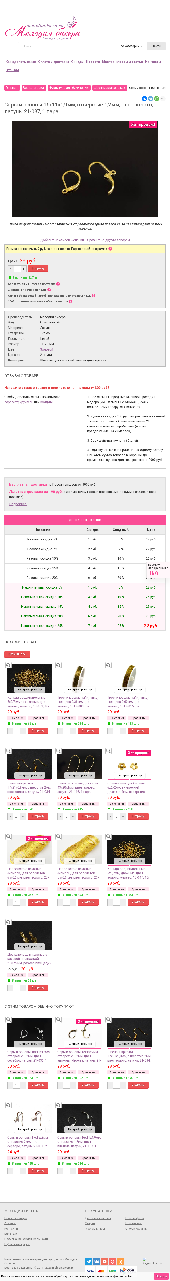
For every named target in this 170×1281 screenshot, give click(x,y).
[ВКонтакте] (144, 98)
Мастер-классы (95, 1228)
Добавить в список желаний (62, 240)
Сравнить (158, 570)
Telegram (88, 1261)
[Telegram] (150, 98)
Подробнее (18, 504)
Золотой (46, 349)
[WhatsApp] (156, 98)
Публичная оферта (17, 1244)
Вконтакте (96, 1261)
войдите (46, 402)
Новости (93, 62)
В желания (17, 718)
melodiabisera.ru (63, 1267)
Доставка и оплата (98, 1218)
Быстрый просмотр (30, 689)
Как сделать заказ (21, 62)
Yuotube (104, 1261)
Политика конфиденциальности (26, 1239)
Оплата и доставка (53, 62)
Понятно (161, 1276)
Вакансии (10, 1233)
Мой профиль (134, 1218)
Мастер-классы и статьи (122, 62)
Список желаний (136, 1228)
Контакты (153, 62)
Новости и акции (15, 1218)
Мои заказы (133, 1223)
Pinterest (112, 1261)
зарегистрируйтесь (18, 402)
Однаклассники (120, 1261)
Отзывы (12, 70)
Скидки (77, 62)
